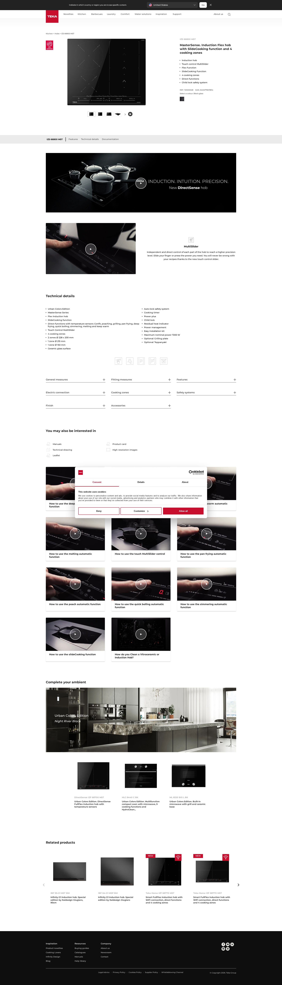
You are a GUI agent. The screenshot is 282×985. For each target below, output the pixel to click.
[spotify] (228, 949)
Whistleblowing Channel (172, 972)
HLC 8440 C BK (130, 797)
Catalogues (80, 952)
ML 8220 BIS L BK (178, 797)
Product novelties (54, 948)
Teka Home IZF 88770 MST (207, 893)
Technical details (90, 139)
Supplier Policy (151, 972)
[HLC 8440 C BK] (141, 775)
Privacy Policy (119, 972)
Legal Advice (103, 972)
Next (125, 114)
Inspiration (161, 14)
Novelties (68, 14)
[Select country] (235, 14)
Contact (104, 956)
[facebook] (223, 944)
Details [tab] (141, 482)
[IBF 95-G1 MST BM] (69, 871)
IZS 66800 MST (55, 139)
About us (218, 14)
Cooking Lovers (53, 952)
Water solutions (143, 14)
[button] (172, 5)
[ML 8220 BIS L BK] (188, 775)
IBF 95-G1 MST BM (60, 893)
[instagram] (223, 949)
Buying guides (82, 948)
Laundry (111, 14)
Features (73, 139)
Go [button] (203, 5)
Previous (43, 884)
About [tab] (185, 482)
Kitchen (82, 14)
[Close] (210, 5)
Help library (80, 961)
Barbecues (97, 14)
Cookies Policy (135, 972)
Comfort (125, 14)
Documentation (110, 139)
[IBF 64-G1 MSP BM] (117, 871)
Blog (48, 961)
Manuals (79, 956)
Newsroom (106, 952)
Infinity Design (53, 956)
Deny (98, 511)
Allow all (183, 511)
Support (177, 14)
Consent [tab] (97, 482)
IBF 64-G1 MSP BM (108, 893)
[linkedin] (232, 944)
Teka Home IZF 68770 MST (160, 893)
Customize (139, 511)
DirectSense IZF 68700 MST (89, 797)
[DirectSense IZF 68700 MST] (93, 775)
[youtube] (228, 944)
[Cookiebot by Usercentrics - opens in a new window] (191, 472)
